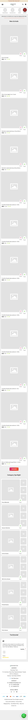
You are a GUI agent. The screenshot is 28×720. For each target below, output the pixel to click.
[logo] (14, 4)
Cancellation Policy (15, 703)
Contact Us (13, 705)
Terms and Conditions (10, 701)
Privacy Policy (19, 701)
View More (14, 469)
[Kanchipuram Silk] (13, 10)
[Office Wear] (20, 10)
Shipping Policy (7, 703)
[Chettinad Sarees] (5, 10)
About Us (22, 703)
